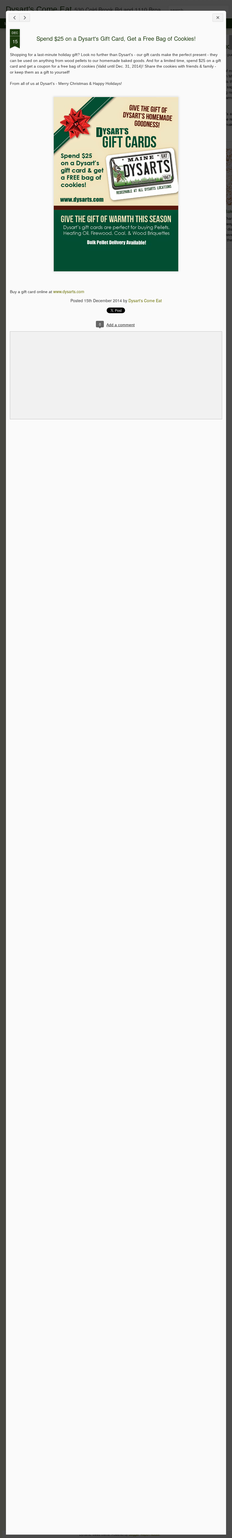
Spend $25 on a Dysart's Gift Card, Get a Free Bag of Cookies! (116, 38)
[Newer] (14, 18)
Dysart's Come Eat (145, 300)
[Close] (217, 18)
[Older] (24, 18)
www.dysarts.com (68, 291)
